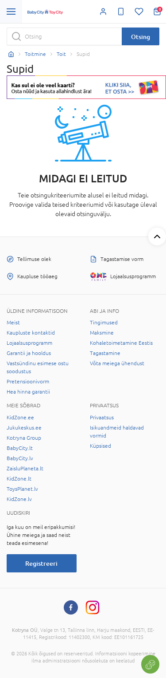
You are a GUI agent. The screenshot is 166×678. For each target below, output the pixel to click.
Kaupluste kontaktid (31, 333)
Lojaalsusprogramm (29, 343)
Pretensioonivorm (28, 381)
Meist (13, 322)
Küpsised (100, 446)
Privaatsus (102, 417)
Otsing (140, 36)
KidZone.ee (20, 417)
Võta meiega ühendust (117, 363)
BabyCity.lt (20, 448)
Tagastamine (105, 353)
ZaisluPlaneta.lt (25, 468)
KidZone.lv (19, 499)
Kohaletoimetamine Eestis (121, 343)
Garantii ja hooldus (29, 353)
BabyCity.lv (20, 458)
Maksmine (102, 333)
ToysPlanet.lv (22, 489)
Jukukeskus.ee (24, 428)
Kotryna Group (24, 438)
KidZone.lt (19, 479)
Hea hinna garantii (28, 392)
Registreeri (41, 563)
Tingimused (104, 322)
